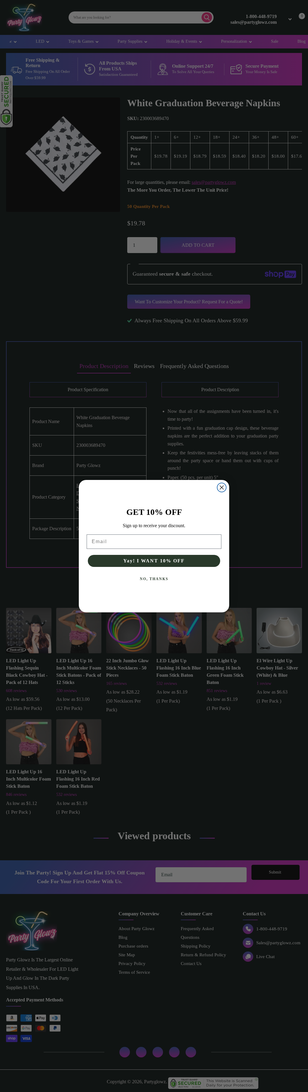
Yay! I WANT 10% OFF (154, 560)
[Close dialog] (221, 487)
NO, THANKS (154, 579)
